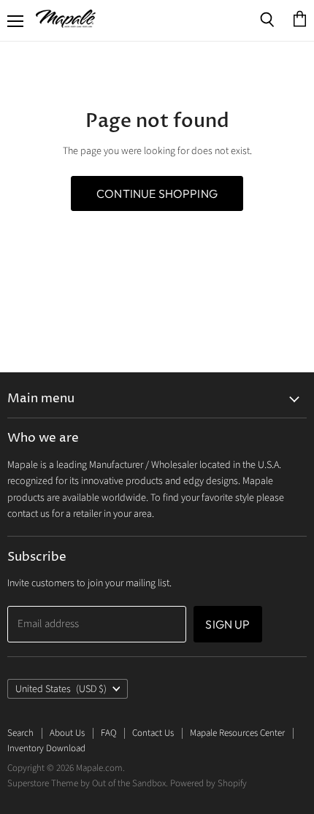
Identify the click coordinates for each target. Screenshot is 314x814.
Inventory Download (46, 748)
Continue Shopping (157, 193)
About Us (67, 733)
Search (20, 733)
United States (61, 689)
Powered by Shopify (208, 783)
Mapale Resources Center (237, 733)
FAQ (108, 733)
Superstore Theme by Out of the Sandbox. (87, 783)
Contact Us (153, 733)
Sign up (227, 624)
